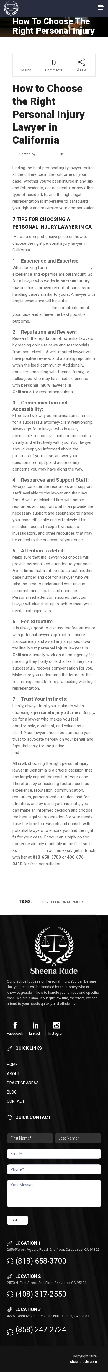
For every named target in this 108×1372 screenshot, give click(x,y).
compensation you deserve (45, 752)
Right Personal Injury (63, 902)
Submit (17, 1220)
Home (12, 1064)
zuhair (41, 154)
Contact (16, 1101)
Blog (12, 1092)
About (13, 1074)
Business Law (75, 154)
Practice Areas (23, 1083)
